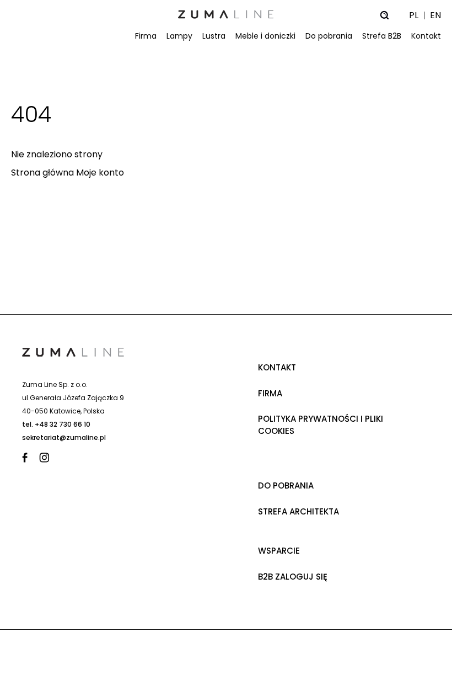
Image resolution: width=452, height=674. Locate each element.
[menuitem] (144, 36)
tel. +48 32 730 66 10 (56, 424)
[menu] (226, 35)
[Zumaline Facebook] (27, 458)
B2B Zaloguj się (292, 576)
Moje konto (100, 172)
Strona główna (42, 172)
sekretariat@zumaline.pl (64, 437)
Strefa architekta (298, 511)
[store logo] (226, 14)
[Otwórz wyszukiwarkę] (384, 15)
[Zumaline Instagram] (44, 458)
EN (435, 15)
